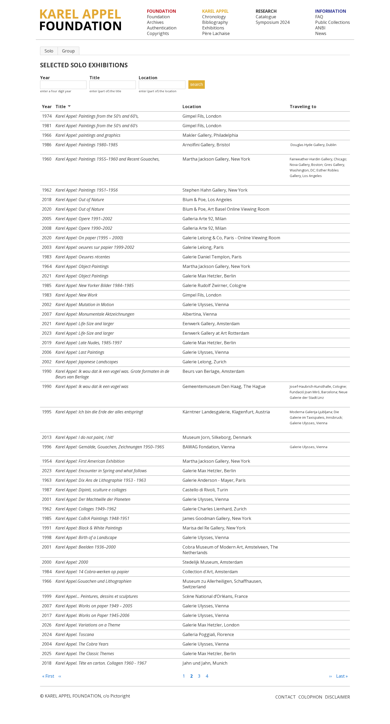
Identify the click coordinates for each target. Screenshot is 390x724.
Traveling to (303, 106)
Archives (155, 22)
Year (45, 78)
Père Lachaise (216, 33)
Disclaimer (337, 697)
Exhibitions (213, 28)
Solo (49, 51)
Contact (285, 697)
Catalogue (266, 17)
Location (148, 78)
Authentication (161, 28)
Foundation (158, 17)
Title (94, 78)
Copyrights (158, 33)
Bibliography (215, 22)
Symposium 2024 (272, 22)
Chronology (214, 17)
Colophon (310, 697)
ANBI (320, 28)
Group (68, 51)
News (320, 33)
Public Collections (332, 22)
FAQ (319, 17)
